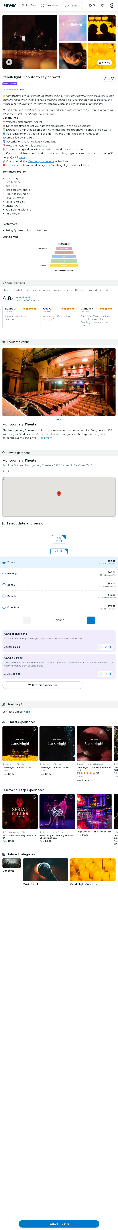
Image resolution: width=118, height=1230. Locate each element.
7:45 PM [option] (59, 551)
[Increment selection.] (91, 620)
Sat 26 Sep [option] (59, 539)
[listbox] (59, 539)
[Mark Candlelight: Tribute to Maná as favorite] (34, 729)
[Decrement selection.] (27, 620)
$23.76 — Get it (59, 1223)
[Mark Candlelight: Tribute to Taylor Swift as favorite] (112, 79)
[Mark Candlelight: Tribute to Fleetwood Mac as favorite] (108, 729)
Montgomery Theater (20, 460)
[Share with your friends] (106, 79)
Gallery (106, 62)
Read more (45, 437)
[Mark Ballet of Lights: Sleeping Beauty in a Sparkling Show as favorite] (71, 797)
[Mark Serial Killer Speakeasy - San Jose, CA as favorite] (34, 797)
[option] (59, 562)
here (44, 145)
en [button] (94, 5)
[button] (59, 562)
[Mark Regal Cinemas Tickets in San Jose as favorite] (108, 797)
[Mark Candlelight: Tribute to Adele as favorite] (71, 729)
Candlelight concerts (41, 161)
